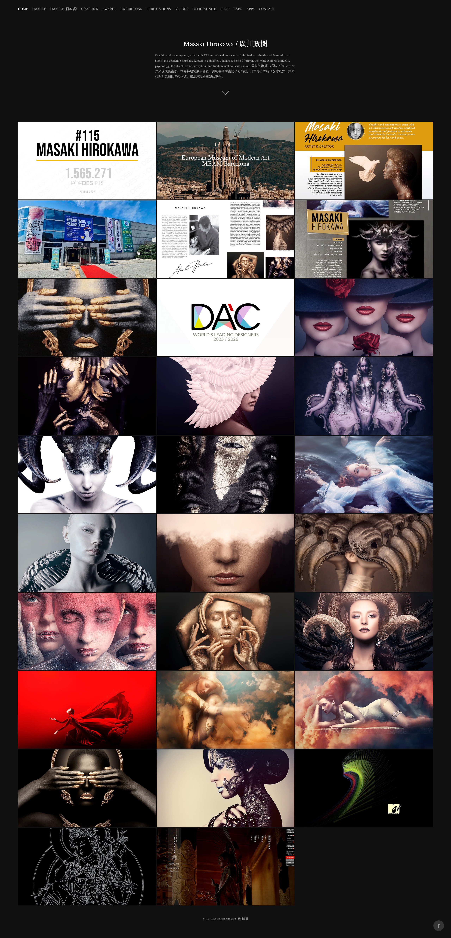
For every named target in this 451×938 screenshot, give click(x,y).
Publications (158, 9)
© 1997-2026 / (225, 918)
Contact (267, 9)
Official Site (204, 9)
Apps (250, 9)
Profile (39, 9)
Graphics (89, 9)
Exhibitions (131, 9)
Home (23, 9)
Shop (224, 9)
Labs (237, 9)
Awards (109, 9)
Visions (182, 9)
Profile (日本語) (63, 9)
